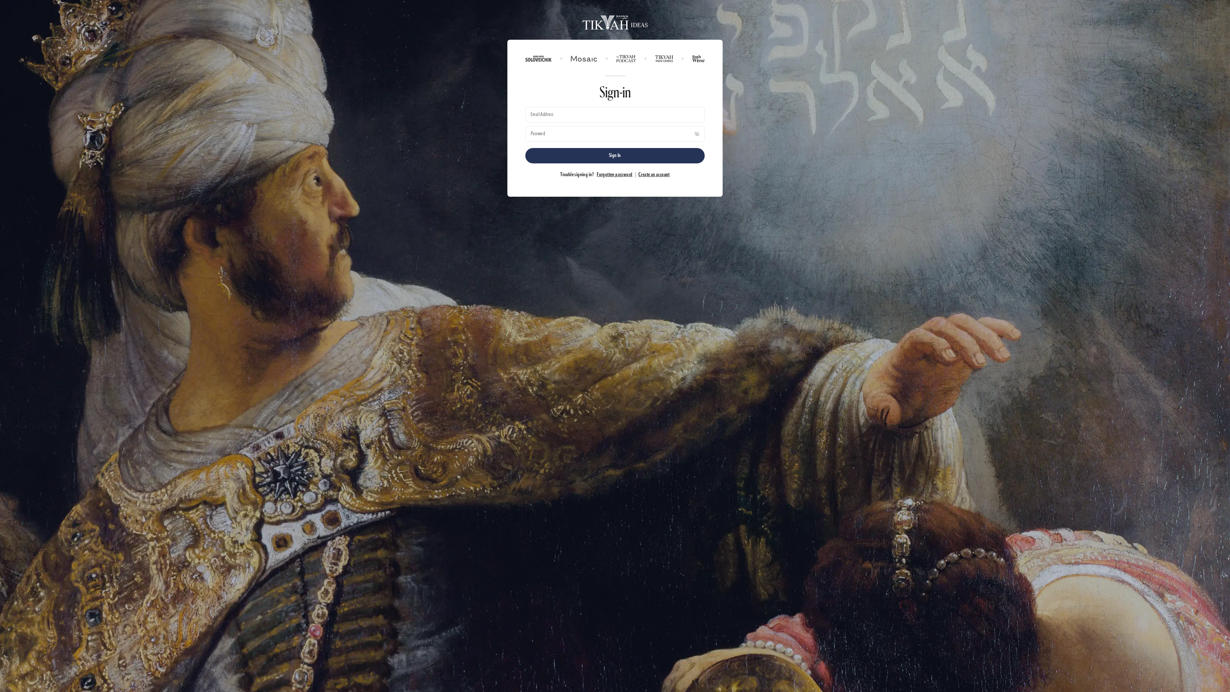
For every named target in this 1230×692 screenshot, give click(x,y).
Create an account (654, 174)
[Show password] (697, 134)
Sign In (615, 155)
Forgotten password (614, 174)
